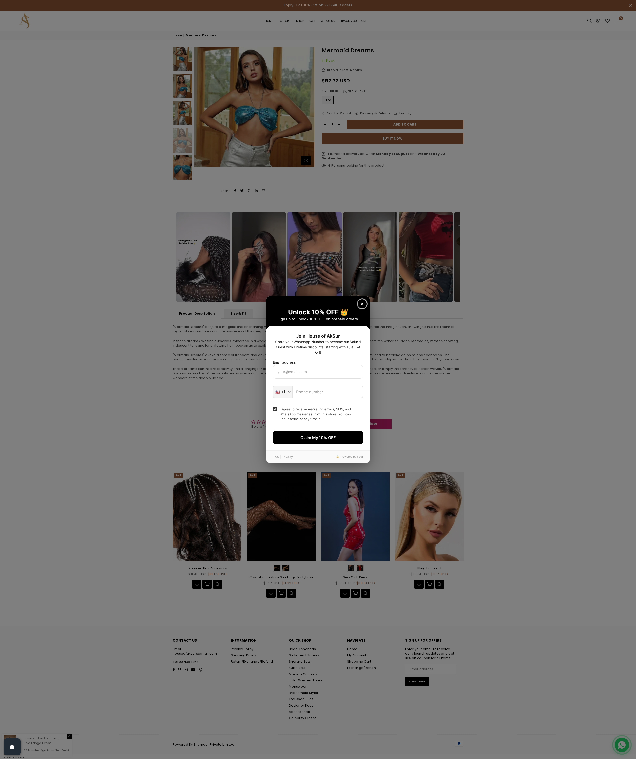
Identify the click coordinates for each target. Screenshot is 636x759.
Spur (360, 456)
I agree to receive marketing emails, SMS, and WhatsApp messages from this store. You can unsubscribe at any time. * (315, 414)
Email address (284, 362)
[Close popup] (362, 303)
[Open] (12, 746)
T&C (276, 457)
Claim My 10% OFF (318, 437)
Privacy (287, 457)
